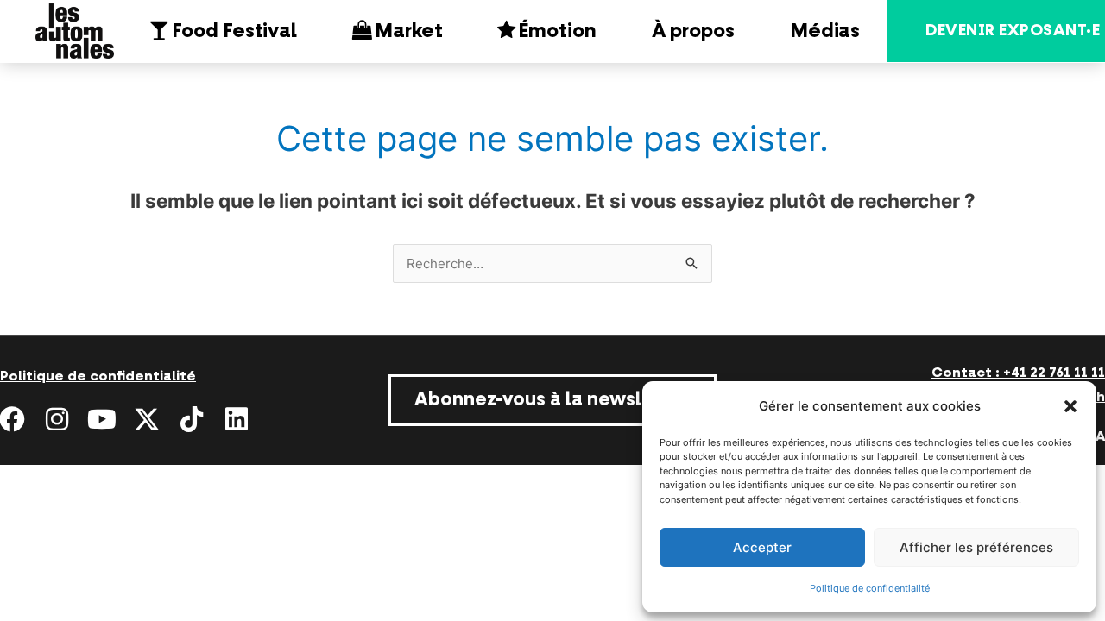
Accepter (762, 547)
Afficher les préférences (976, 547)
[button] (1070, 406)
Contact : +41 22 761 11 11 (1018, 373)
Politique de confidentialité (870, 588)
